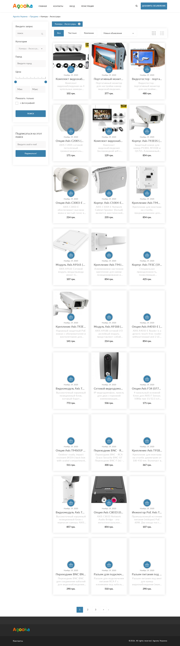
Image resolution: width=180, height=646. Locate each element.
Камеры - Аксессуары (65, 24)
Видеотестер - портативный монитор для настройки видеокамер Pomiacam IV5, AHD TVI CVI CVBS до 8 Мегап (147, 79)
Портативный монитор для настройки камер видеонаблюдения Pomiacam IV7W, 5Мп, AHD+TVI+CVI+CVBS (109, 79)
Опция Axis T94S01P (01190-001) (71, 450)
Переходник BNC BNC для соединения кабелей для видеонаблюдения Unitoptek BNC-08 (71, 574)
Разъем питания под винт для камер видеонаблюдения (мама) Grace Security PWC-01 (147, 574)
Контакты (18, 641)
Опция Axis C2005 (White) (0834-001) (71, 141)
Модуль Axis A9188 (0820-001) (109, 326)
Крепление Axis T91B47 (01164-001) (147, 450)
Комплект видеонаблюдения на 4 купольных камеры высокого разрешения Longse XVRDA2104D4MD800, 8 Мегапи (71, 79)
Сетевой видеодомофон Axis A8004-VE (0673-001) (109, 388)
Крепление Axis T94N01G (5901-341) (147, 203)
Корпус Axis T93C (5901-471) (147, 264)
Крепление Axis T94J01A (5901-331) (109, 264)
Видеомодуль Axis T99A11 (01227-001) (71, 388)
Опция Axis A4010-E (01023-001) (147, 326)
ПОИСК (30, 114)
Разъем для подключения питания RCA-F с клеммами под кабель (109, 574)
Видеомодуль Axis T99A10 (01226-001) (71, 512)
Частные (72, 33)
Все (59, 33)
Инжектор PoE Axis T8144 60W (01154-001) (147, 512)
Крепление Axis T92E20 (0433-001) (71, 326)
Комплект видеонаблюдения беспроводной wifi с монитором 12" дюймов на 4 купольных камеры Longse (109, 141)
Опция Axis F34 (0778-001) (147, 388)
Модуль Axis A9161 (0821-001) (71, 264)
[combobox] (31, 48)
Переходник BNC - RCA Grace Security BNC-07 (109, 450)
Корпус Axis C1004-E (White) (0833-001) (109, 203)
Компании (89, 33)
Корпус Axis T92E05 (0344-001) (147, 141)
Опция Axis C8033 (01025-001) (109, 512)
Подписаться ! (31, 153)
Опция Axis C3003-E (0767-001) (71, 203)
